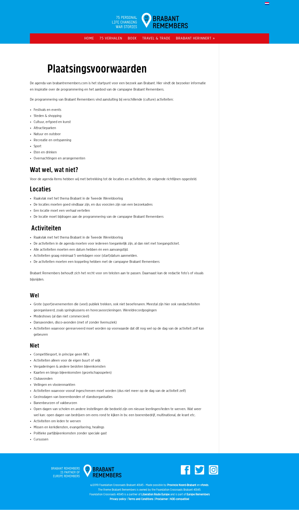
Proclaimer (161, 499)
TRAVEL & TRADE (156, 38)
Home (89, 38)
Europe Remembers (198, 494)
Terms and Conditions (140, 499)
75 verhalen (111, 38)
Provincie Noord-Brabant (181, 485)
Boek (132, 38)
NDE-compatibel (179, 499)
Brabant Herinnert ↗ (195, 38)
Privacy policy (118, 499)
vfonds (204, 485)
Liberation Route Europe (155, 494)
